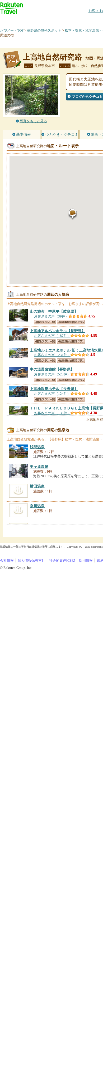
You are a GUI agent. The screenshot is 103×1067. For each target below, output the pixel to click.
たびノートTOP (12, 30)
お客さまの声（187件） (52, 336)
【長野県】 (57, 331)
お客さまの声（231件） (52, 355)
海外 (40, 20)
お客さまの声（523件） (52, 374)
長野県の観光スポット (44, 30)
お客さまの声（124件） (52, 394)
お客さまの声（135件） (52, 413)
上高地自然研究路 (52, 57)
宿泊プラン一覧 (45, 322)
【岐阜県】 (54, 311)
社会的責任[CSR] (62, 560)
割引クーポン (83, 20)
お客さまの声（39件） (51, 316)
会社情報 (7, 560)
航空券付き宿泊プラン (71, 322)
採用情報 (86, 560)
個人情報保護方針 (31, 560)
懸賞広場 (61, 20)
